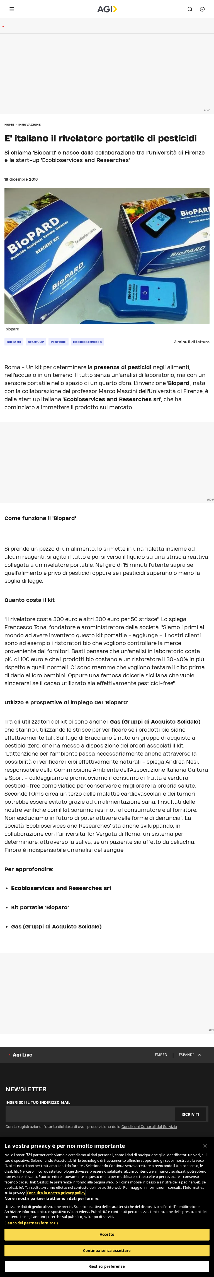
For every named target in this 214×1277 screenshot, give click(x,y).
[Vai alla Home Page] (107, 9)
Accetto (107, 1234)
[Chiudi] (205, 1146)
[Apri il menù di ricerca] (190, 9)
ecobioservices (87, 342)
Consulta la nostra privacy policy (56, 1192)
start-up (36, 342)
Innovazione (29, 124)
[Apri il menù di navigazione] (11, 9)
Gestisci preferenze (107, 1266)
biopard (14, 342)
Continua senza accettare (107, 1250)
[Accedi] (202, 9)
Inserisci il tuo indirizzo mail (38, 1102)
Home (9, 124)
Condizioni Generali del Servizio (149, 1126)
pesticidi (59, 342)
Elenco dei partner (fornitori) (31, 1222)
